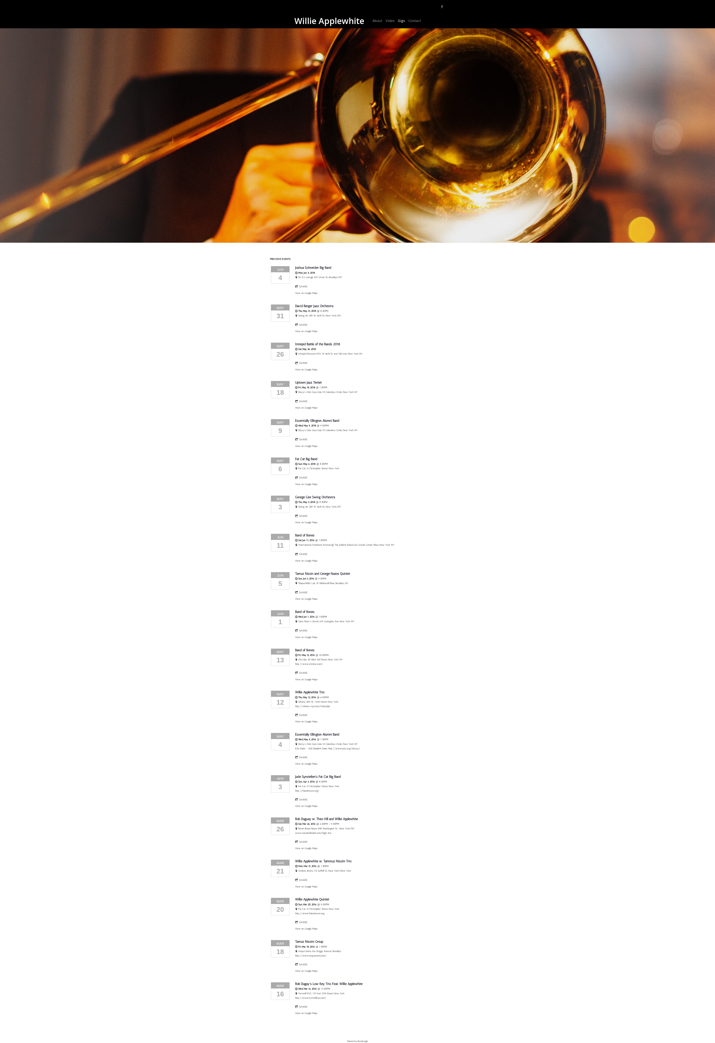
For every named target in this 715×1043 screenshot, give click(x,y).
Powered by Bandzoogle (357, 1041)
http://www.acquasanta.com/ (311, 955)
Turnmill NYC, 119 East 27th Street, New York (321, 993)
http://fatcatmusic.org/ (307, 790)
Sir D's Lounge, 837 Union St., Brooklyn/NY (320, 277)
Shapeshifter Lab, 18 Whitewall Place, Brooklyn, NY (323, 583)
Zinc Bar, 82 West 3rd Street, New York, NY (320, 659)
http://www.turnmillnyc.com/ (310, 997)
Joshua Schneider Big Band (313, 267)
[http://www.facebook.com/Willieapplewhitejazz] (442, 6)
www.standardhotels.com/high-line (313, 833)
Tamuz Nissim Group (309, 941)
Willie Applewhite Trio (310, 692)
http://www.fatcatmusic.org (309, 913)
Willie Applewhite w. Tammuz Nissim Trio (323, 861)
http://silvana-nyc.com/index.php (312, 706)
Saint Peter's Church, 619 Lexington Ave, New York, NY (326, 621)
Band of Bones (304, 535)
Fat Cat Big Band (306, 459)
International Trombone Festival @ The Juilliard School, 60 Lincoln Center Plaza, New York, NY (346, 544)
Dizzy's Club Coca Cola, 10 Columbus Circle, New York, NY (328, 392)
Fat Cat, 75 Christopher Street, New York (318, 468)
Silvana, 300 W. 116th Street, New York (318, 701)
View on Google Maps (306, 293)
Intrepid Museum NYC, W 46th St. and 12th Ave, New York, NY (330, 353)
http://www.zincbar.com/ (309, 664)
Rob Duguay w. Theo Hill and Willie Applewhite (326, 819)
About (377, 20)
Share (303, 286)
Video (390, 20)
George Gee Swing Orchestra (315, 497)
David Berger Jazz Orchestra (314, 306)
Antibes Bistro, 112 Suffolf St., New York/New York (324, 870)
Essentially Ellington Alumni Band (317, 420)
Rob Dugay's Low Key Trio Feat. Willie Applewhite (329, 984)
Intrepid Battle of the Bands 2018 (317, 344)
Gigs (401, 20)
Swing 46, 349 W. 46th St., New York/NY (319, 315)
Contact (414, 20)
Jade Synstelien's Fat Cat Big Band (318, 777)
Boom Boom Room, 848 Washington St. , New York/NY (326, 828)
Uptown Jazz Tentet (308, 382)
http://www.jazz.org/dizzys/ (344, 748)
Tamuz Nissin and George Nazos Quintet (322, 573)
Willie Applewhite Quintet (312, 899)
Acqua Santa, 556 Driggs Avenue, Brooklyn (319, 951)
